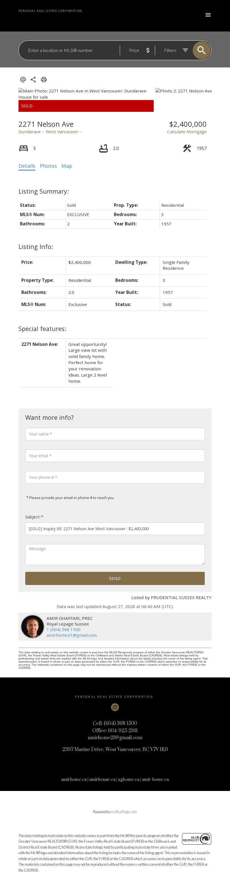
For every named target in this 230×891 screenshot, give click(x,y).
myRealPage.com (124, 812)
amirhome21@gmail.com (72, 635)
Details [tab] (27, 165)
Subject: (32, 517)
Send (115, 578)
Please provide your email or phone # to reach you (71, 497)
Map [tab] (66, 165)
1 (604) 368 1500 (64, 629)
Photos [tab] (48, 165)
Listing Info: (36, 246)
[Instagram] (115, 707)
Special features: (42, 329)
